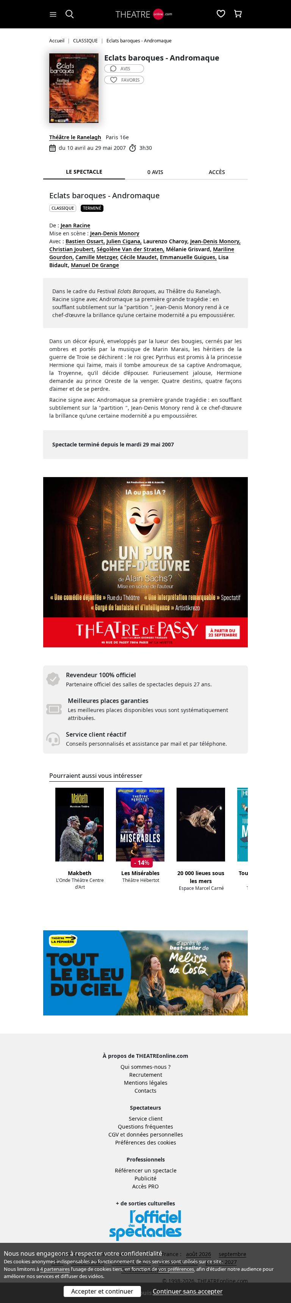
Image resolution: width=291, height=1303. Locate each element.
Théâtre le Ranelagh (75, 137)
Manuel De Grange (95, 265)
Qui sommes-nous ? (145, 1066)
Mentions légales (145, 1082)
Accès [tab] (217, 172)
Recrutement (145, 1074)
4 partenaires (55, 1269)
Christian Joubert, (72, 249)
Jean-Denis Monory (114, 233)
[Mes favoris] (221, 14)
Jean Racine (75, 225)
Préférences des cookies (145, 1142)
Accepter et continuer (102, 1291)
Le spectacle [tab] (84, 171)
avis (125, 68)
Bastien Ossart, (85, 241)
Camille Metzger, (97, 257)
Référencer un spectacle (146, 1170)
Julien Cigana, (124, 241)
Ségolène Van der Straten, (130, 249)
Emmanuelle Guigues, (188, 257)
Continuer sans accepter (188, 1291)
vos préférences (176, 1269)
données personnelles (155, 1134)
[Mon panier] (238, 14)
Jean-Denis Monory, (215, 241)
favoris (130, 80)
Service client (146, 1118)
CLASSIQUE (63, 208)
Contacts (145, 1090)
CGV (113, 1134)
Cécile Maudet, (139, 257)
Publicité (145, 1178)
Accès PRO (145, 1186)
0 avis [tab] (155, 172)
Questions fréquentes (145, 1126)
